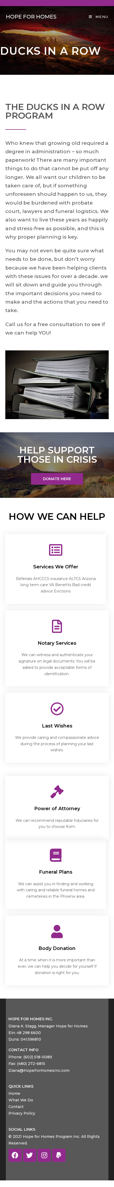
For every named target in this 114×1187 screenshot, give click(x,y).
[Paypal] (58, 1155)
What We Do (20, 1100)
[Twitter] (29, 1155)
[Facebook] (15, 1155)
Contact (16, 1106)
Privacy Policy (21, 1113)
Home (14, 1093)
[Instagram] (44, 1155)
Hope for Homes (31, 16)
